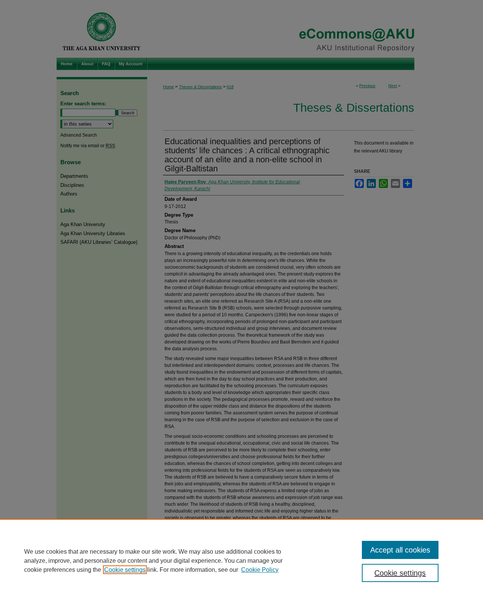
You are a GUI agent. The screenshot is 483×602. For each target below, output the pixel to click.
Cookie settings (125, 570)
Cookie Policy (259, 570)
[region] (241, 560)
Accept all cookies (400, 550)
